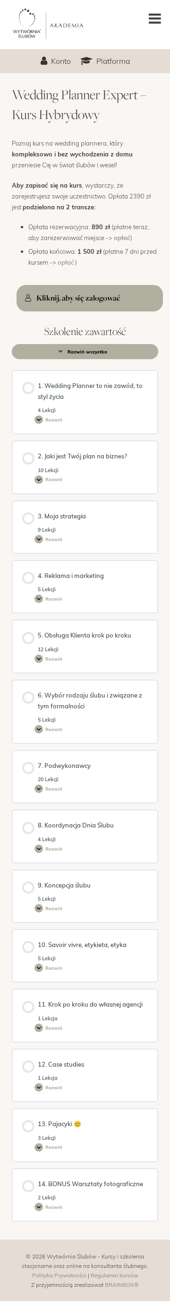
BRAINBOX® (122, 1284)
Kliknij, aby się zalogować (78, 298)
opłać (122, 237)
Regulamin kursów (114, 1275)
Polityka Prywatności (59, 1275)
